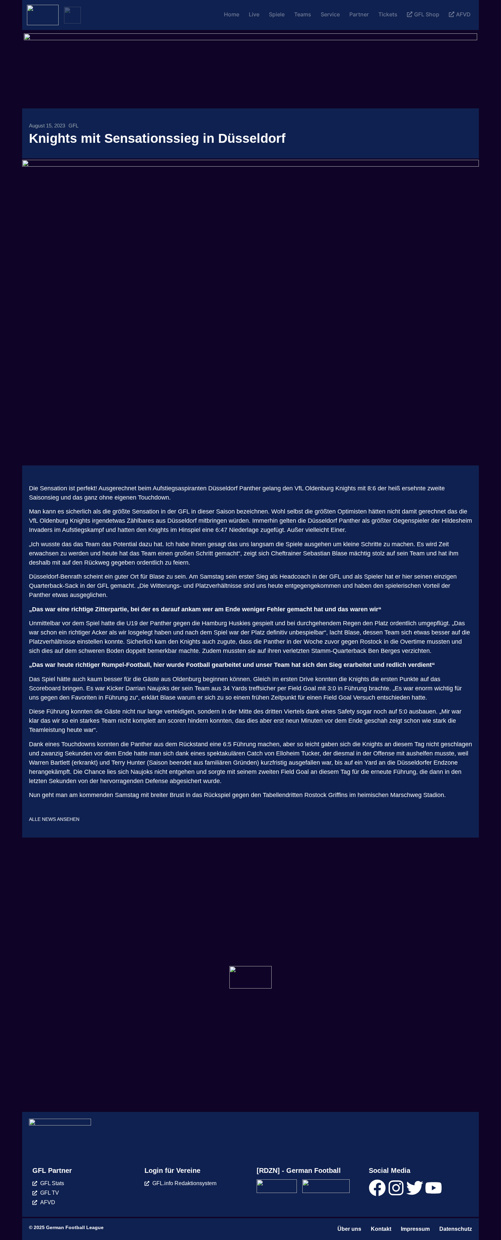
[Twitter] (414, 1187)
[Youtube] (433, 1187)
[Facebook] (377, 1187)
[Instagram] (396, 1187)
